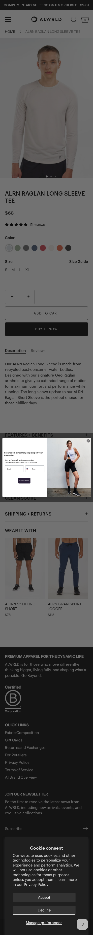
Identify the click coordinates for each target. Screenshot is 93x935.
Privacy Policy (36, 884)
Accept (44, 897)
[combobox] (28, 469)
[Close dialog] (88, 441)
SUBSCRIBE (24, 481)
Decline (44, 910)
